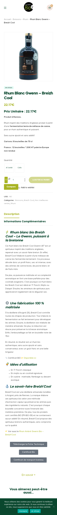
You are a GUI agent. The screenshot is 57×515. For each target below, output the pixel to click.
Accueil (7, 19)
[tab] (28, 215)
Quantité (8, 160)
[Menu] (7, 7)
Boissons (17, 19)
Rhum (25, 19)
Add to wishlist (27, 188)
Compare (11, 187)
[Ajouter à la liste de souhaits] (6, 180)
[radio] (9, 168)
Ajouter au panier (40, 180)
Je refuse (35, 511)
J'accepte (23, 511)
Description (11, 214)
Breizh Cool (29, 200)
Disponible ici (30, 358)
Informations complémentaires (25, 221)
